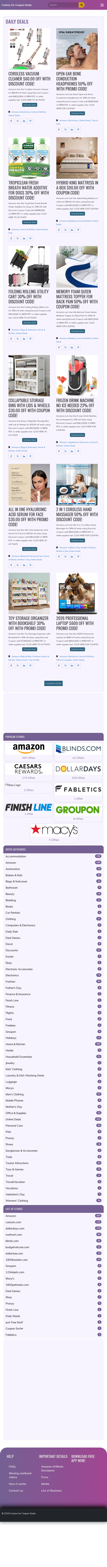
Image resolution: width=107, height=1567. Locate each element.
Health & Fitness (88, 547)
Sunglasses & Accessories (53, 1150)
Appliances (73, 442)
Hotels (53, 1050)
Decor (53, 944)
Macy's (53, 1278)
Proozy (53, 1138)
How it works (17, 1484)
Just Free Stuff (53, 1322)
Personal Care (53, 1125)
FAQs (12, 1466)
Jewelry (53, 1063)
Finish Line (53, 1000)
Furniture (36, 656)
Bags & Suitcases (29, 329)
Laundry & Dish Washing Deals (53, 1075)
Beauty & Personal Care (32, 556)
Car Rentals (53, 912)
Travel (53, 1175)
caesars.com (53, 1222)
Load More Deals (53, 683)
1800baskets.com (53, 1259)
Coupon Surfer (53, 1328)
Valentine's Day (53, 1194)
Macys (53, 1088)
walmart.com (53, 1234)
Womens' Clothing (53, 1200)
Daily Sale (53, 931)
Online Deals (14, 115)
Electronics (25, 112)
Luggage (53, 1081)
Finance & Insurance (53, 994)
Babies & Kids (53, 875)
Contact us (16, 1490)
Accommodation (53, 856)
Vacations (53, 1188)
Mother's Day (24, 559)
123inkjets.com (53, 1272)
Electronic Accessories (53, 969)
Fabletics (53, 1334)
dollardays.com (53, 1228)
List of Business (51, 1490)
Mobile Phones (53, 1100)
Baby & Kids (26, 656)
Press (44, 1477)
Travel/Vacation (53, 1182)
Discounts (53, 950)
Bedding (72, 221)
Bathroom (53, 887)
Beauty (53, 894)
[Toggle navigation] (102, 5)
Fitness (53, 1006)
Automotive (53, 869)
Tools (53, 1157)
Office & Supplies (64, 660)
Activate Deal (30, 105)
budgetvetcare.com (53, 1247)
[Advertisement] (53, 712)
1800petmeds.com (53, 1284)
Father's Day (74, 547)
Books (53, 906)
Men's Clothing (53, 1094)
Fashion (53, 981)
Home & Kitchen (38, 112)
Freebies (53, 1025)
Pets (10, 233)
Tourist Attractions (53, 1163)
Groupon (53, 1031)
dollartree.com (53, 1253)
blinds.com (53, 1241)
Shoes (53, 1144)
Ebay (53, 963)
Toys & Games (53, 1169)
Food (53, 1019)
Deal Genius (53, 938)
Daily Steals (53, 1316)
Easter (53, 956)
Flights (53, 1013)
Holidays (53, 1038)
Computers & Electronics (53, 925)
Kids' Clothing (53, 1069)
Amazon (16, 112)
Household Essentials (53, 1056)
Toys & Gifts (33, 660)
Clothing (53, 919)
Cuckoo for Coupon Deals (17, 4)
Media (45, 1484)
